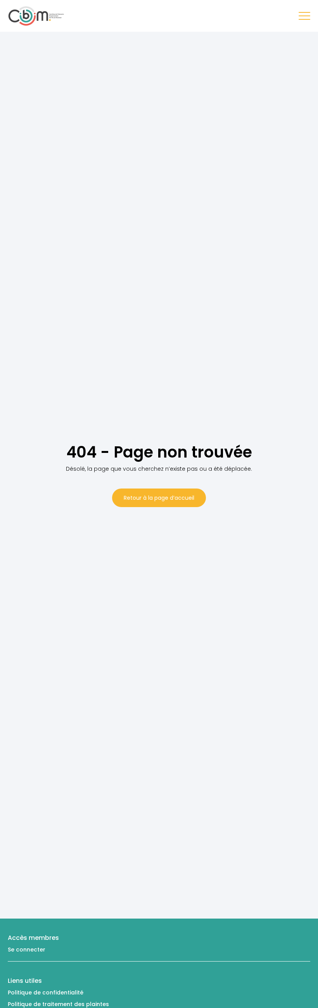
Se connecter (26, 949)
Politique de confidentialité (45, 992)
